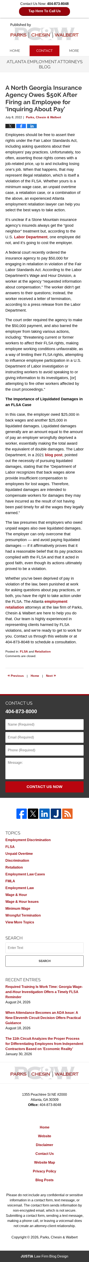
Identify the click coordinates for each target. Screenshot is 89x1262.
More (74, 51)
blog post (53, 455)
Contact (44, 51)
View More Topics (19, 922)
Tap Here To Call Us (45, 11)
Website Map (44, 1162)
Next (51, 675)
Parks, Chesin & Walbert (59, 1237)
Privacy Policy (44, 1171)
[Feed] (67, 814)
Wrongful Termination (23, 915)
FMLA (10, 881)
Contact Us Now (44, 787)
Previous (16, 675)
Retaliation (43, 651)
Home (15, 51)
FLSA (24, 651)
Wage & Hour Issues (22, 901)
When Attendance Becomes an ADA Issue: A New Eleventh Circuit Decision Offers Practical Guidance (43, 1018)
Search (45, 961)
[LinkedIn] (44, 814)
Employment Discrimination (28, 840)
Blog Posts (44, 1180)
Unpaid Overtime (19, 853)
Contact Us (44, 1153)
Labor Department (31, 237)
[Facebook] (21, 814)
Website (44, 1136)
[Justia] (56, 814)
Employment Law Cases (25, 874)
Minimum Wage (17, 908)
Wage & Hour (16, 895)
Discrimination (17, 860)
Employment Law (19, 888)
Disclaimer (44, 1145)
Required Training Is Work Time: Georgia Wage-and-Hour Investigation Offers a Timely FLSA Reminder (44, 992)
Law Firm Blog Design (44, 1256)
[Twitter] (33, 814)
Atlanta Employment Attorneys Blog (44, 31)
